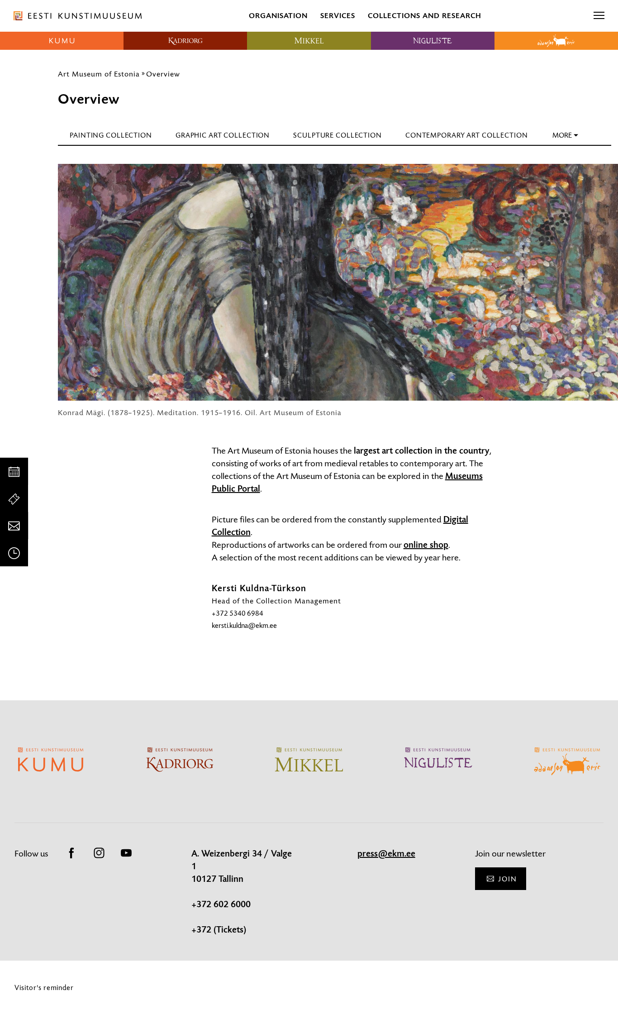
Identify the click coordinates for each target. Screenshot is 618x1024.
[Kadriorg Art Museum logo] (185, 41)
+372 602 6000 (221, 904)
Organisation (278, 15)
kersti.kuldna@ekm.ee (244, 625)
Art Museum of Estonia (99, 73)
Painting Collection (111, 135)
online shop (426, 545)
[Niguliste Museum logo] (432, 41)
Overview (163, 73)
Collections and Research (424, 15)
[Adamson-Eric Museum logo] (556, 41)
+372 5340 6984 (237, 613)
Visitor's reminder (44, 987)
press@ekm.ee (386, 853)
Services (337, 15)
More (562, 135)
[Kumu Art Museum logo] (62, 41)
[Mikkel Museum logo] (309, 41)
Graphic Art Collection (223, 135)
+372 (202, 929)
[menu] (599, 15)
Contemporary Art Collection (466, 135)
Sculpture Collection (337, 135)
